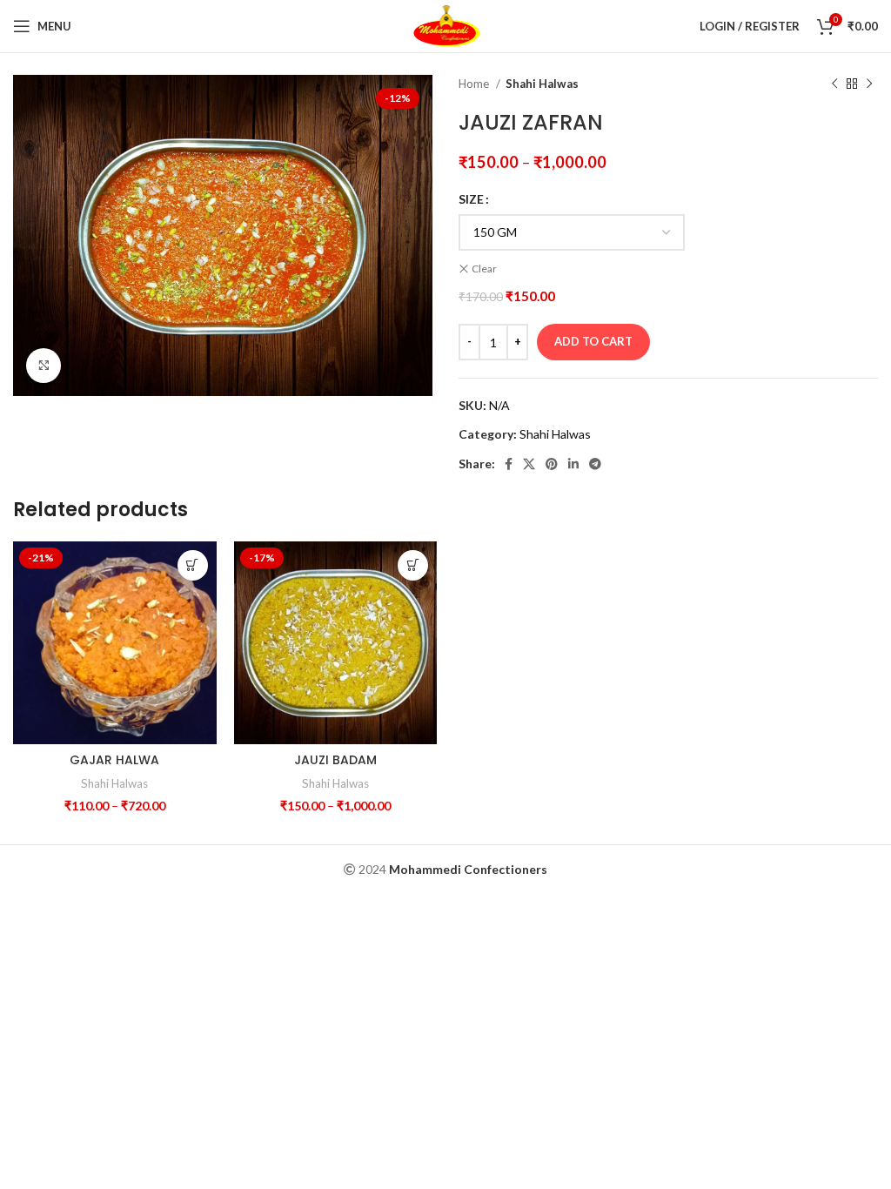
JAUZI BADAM (335, 760)
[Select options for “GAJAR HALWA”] (193, 565)
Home (475, 84)
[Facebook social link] (508, 464)
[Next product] (869, 84)
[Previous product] (834, 84)
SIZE (471, 198)
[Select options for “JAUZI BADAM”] (413, 565)
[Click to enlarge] (43, 365)
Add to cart (593, 341)
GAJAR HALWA (114, 760)
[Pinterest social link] (551, 464)
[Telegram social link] (595, 464)
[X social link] (529, 464)
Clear (484, 268)
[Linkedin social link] (573, 464)
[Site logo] (446, 24)
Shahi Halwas (542, 84)
